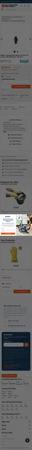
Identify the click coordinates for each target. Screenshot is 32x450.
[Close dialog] (31, 215)
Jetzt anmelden (8, 233)
